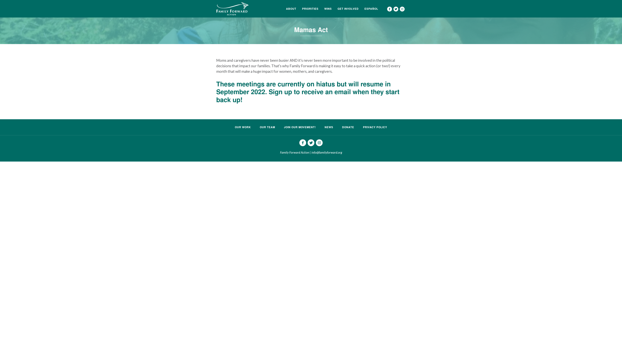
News (329, 127)
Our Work (243, 127)
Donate (348, 127)
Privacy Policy (375, 127)
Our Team (267, 127)
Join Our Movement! (300, 127)
